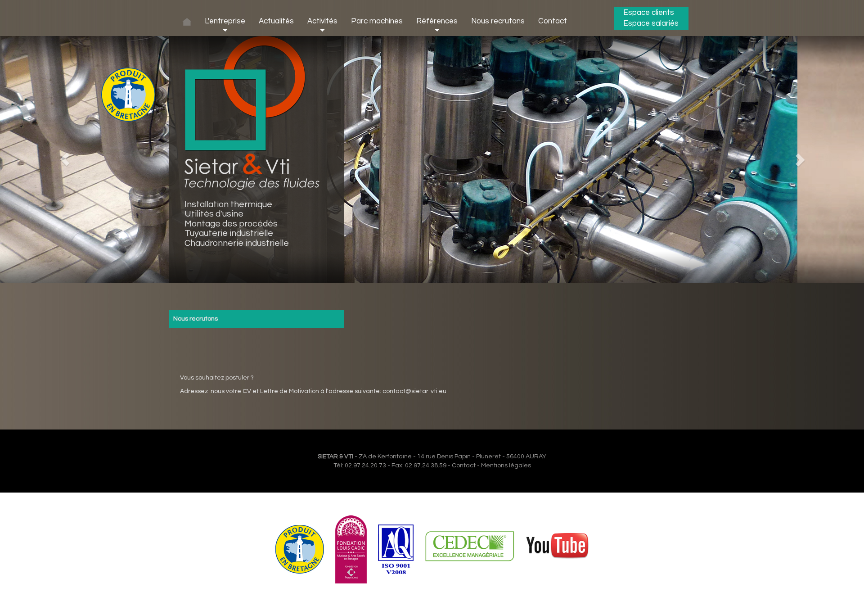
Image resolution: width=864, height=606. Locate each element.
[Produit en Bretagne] (299, 549)
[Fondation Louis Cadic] (351, 549)
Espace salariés (651, 23)
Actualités (276, 21)
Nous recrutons (498, 21)
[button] (65, 159)
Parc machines (377, 21)
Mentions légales (506, 465)
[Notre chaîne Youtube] (557, 549)
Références (437, 21)
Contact (552, 21)
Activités (322, 21)
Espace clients (648, 13)
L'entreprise (225, 21)
